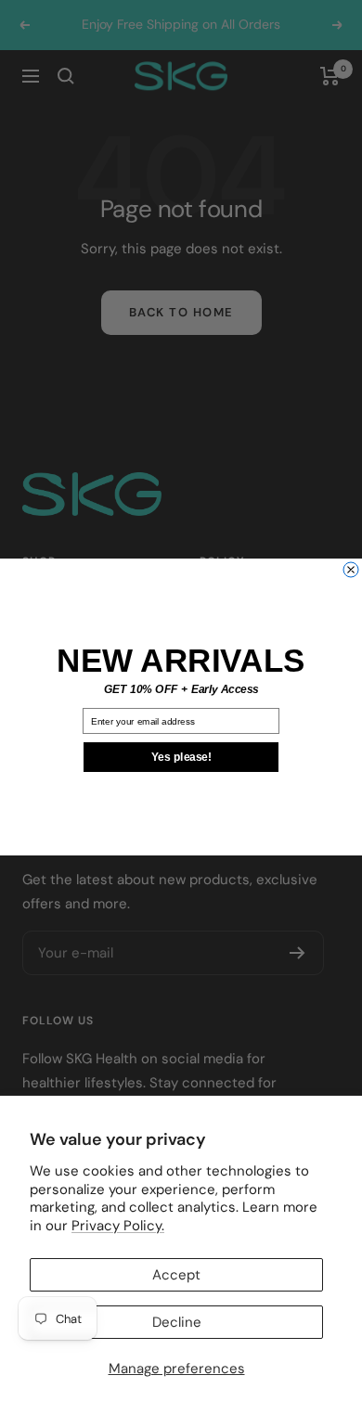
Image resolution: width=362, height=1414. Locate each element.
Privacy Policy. (117, 1225)
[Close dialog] (350, 569)
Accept (176, 1275)
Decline (176, 1322)
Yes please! (181, 757)
